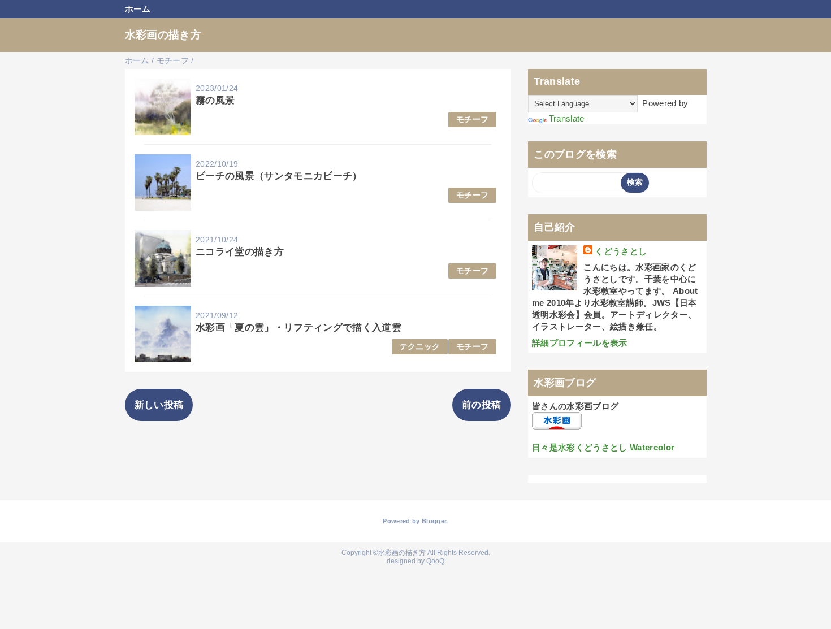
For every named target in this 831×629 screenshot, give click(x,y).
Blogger (434, 521)
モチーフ (472, 119)
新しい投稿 (159, 405)
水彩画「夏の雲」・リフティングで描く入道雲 (298, 327)
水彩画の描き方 (163, 35)
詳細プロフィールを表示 (579, 343)
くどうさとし (621, 251)
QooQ (435, 561)
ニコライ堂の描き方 (240, 251)
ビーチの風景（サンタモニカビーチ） (279, 176)
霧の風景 (215, 100)
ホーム (138, 9)
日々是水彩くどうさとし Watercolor (603, 447)
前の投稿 (481, 405)
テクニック (420, 346)
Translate (567, 118)
